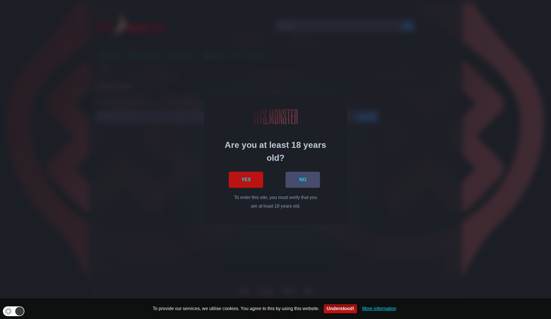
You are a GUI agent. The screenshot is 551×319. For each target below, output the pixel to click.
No (302, 179)
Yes (246, 179)
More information (379, 308)
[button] (13, 311)
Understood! (340, 308)
